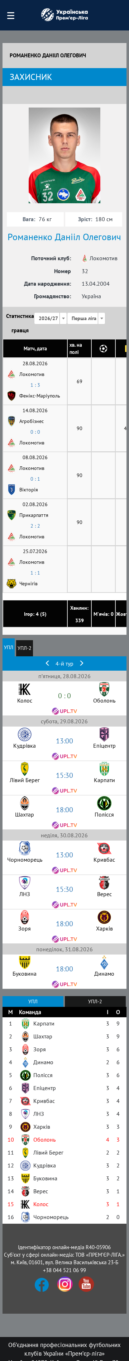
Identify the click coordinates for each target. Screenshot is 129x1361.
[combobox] (50, 318)
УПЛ (8, 647)
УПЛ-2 (25, 648)
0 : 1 (35, 479)
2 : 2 (35, 526)
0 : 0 (35, 432)
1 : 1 (35, 573)
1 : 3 (35, 385)
